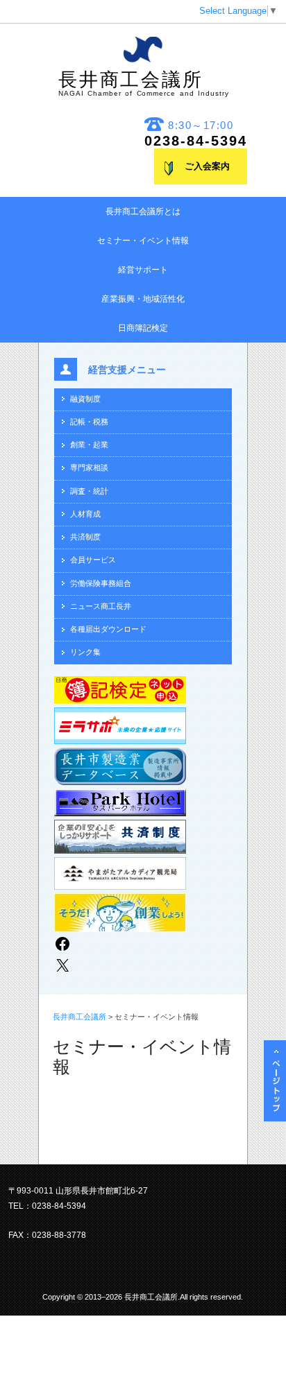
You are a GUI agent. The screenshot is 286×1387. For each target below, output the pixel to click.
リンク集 (85, 652)
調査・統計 (89, 491)
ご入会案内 (207, 166)
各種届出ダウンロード (108, 629)
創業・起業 (89, 444)
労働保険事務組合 (100, 583)
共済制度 (85, 537)
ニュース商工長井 (100, 606)
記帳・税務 (89, 421)
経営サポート (143, 270)
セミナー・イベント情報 (143, 240)
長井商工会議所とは (143, 211)
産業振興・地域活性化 (143, 299)
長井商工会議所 (143, 83)
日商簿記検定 (143, 328)
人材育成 (85, 514)
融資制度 (85, 399)
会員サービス (93, 559)
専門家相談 (89, 467)
